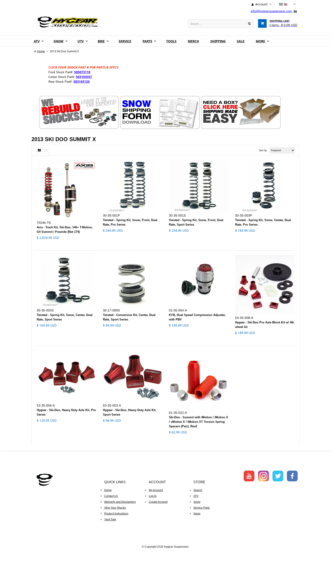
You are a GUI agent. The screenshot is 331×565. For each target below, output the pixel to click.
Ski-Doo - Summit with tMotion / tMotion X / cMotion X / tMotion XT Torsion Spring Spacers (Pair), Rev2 (198, 422)
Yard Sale (110, 519)
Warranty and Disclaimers (120, 501)
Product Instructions (116, 513)
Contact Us (111, 496)
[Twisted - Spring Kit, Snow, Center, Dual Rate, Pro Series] (265, 186)
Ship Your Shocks (115, 507)
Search (197, 490)
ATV (195, 496)
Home (108, 490)
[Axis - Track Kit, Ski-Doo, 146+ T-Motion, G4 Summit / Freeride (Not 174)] (66, 190)
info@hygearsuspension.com (271, 11)
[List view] (46, 150)
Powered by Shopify (165, 552)
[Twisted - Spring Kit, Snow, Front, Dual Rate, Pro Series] (132, 186)
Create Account (158, 501)
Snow (196, 501)
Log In (152, 496)
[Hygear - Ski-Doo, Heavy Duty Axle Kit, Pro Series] (66, 376)
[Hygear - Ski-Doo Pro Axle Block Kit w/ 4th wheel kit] (265, 285)
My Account (156, 490)
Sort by (263, 150)
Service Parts (201, 507)
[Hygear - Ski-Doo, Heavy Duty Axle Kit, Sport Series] (132, 376)
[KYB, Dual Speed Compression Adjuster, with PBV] (198, 281)
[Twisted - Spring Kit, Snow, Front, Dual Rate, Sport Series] (198, 186)
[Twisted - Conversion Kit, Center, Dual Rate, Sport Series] (132, 281)
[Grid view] (39, 150)
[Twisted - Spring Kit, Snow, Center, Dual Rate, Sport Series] (66, 281)
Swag (196, 513)
